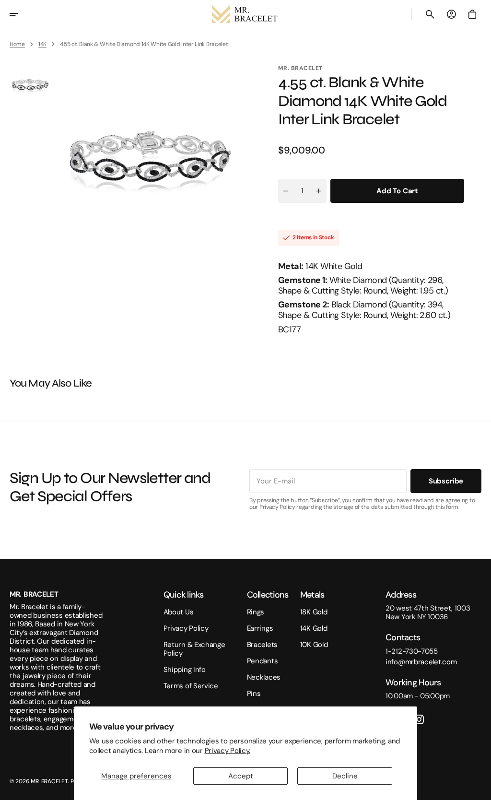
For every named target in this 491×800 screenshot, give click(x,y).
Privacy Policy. (228, 750)
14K (42, 44)
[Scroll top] (479, 788)
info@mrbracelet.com (421, 662)
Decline (345, 776)
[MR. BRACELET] (245, 14)
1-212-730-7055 (412, 651)
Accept (240, 776)
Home (17, 44)
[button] (20, 14)
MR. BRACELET (49, 781)
